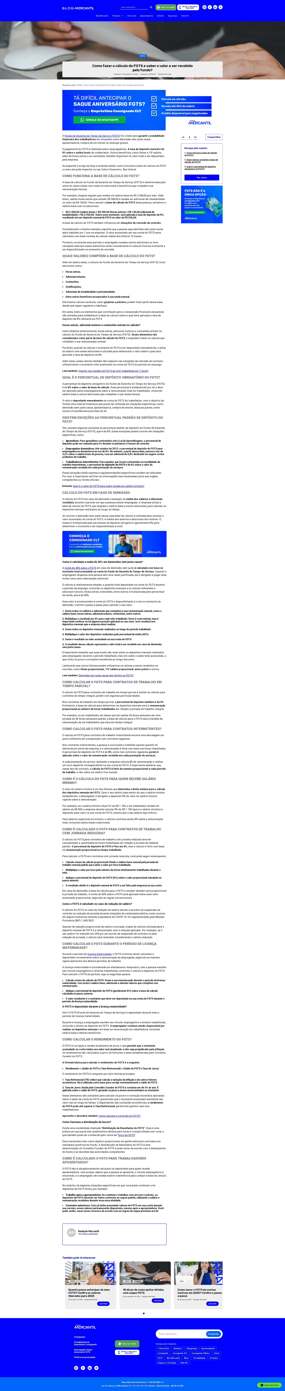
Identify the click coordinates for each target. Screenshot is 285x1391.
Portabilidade (199, 1358)
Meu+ (186, 1358)
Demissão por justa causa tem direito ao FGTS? (106, 675)
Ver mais (202, 177)
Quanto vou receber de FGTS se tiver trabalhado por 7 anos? (113, 371)
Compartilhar (214, 137)
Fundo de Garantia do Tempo (82, 135)
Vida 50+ (185, 16)
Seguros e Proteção (167, 1363)
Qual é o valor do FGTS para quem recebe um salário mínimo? (108, 486)
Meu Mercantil (102, 16)
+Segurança (191, 1348)
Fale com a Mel (168, 7)
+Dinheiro (177, 1348)
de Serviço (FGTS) (109, 135)
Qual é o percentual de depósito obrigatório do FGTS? (200, 167)
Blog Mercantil (68, 85)
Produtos (116, 16)
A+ (195, 137)
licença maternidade (99, 954)
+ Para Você (163, 1348)
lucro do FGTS (126, 1135)
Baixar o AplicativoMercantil (190, 7)
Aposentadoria (146, 16)
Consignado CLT (180, 1353)
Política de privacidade (84, 1357)
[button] (138, 1313)
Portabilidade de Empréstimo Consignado (85, 1343)
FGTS (79, 85)
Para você (131, 16)
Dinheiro (160, 16)
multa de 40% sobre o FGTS (80, 568)
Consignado (79, 1337)
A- (183, 137)
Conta (216, 1353)
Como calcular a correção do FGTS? (120, 1115)
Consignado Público (201, 1353)
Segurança (172, 16)
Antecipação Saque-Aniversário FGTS (83, 1351)
